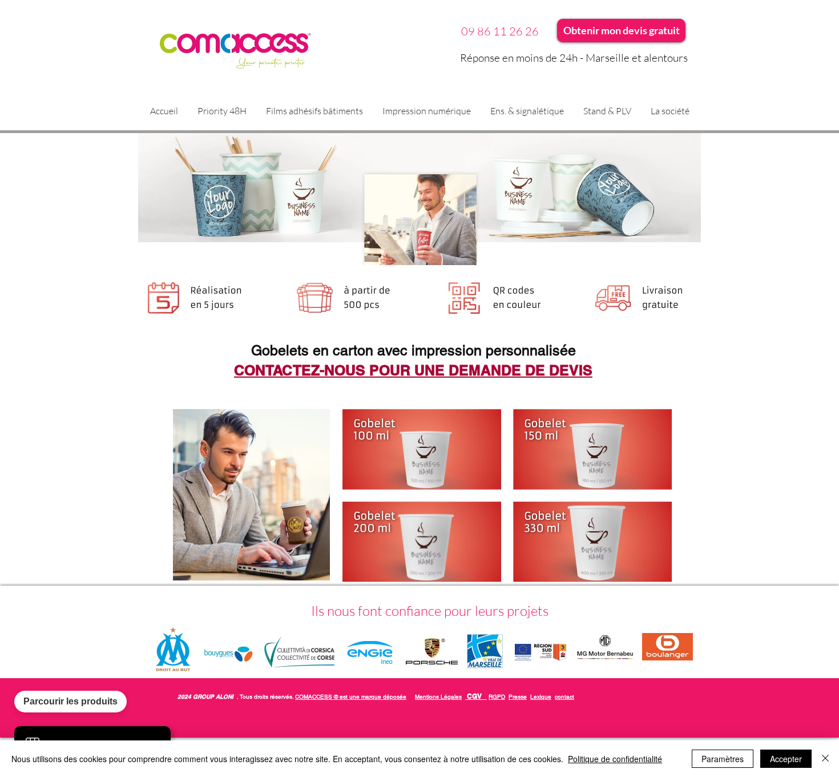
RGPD (497, 696)
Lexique (540, 696)
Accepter (786, 758)
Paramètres (722, 758)
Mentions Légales (438, 696)
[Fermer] (825, 759)
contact (564, 696)
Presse (518, 696)
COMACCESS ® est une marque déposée (350, 696)
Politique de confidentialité (615, 758)
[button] (314, 111)
